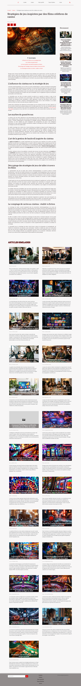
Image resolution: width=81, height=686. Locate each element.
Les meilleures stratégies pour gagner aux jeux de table (57, 393)
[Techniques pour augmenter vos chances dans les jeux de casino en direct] (57, 353)
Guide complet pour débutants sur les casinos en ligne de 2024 (57, 623)
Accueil (9, 10)
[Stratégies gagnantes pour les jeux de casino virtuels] (57, 583)
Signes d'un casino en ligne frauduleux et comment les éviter (57, 524)
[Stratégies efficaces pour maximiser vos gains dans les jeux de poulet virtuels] (66, 99)
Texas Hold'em (51, 2)
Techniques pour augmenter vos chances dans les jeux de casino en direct (57, 360)
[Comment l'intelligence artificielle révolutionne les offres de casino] (24, 419)
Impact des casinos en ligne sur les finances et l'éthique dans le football (24, 623)
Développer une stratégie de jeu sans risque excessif (24, 655)
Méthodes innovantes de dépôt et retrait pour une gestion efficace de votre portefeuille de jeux (24, 361)
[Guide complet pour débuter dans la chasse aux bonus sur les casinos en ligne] (24, 517)
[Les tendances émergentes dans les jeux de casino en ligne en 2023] (24, 583)
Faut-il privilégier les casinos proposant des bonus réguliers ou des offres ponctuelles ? (66, 42)
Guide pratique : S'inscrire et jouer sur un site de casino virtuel (57, 327)
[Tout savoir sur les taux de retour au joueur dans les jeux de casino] (57, 485)
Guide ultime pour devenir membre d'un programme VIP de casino (66, 64)
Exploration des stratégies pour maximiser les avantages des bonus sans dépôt (24, 492)
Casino (32, 2)
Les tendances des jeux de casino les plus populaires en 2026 (66, 85)
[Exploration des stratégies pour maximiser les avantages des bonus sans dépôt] (24, 485)
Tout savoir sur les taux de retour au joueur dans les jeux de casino (57, 491)
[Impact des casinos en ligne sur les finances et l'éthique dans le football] (24, 616)
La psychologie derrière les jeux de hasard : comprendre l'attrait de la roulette (24, 459)
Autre (60, 2)
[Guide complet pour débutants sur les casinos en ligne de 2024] (57, 616)
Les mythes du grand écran (31, 62)
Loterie (24, 2)
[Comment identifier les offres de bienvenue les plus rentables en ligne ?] (24, 386)
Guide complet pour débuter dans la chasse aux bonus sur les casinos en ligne (24, 525)
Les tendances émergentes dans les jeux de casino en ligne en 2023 (24, 590)
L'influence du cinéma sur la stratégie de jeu (31, 60)
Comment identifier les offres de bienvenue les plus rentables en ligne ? (24, 393)
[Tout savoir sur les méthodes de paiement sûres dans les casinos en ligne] (24, 321)
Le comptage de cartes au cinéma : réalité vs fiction (31, 68)
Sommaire (32, 58)
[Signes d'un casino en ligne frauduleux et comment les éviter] (57, 517)
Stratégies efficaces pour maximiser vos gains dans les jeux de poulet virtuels (66, 107)
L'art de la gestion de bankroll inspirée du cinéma (31, 64)
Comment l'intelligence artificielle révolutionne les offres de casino (24, 426)
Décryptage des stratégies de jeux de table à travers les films (31, 66)
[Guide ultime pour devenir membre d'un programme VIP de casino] (66, 56)
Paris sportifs (41, 2)
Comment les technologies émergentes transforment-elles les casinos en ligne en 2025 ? (57, 426)
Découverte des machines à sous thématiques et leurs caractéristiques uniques (57, 459)
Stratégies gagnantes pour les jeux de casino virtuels (57, 590)
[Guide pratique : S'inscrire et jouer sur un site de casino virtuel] (57, 321)
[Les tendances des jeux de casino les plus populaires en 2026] (66, 77)
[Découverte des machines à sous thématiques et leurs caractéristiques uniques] (57, 452)
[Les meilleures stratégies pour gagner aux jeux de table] (57, 386)
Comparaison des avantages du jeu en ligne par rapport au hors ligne (57, 557)
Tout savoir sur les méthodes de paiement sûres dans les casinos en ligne (24, 327)
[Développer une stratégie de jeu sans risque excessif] (24, 649)
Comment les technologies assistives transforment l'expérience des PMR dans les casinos (24, 558)
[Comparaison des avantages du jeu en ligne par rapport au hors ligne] (57, 550)
